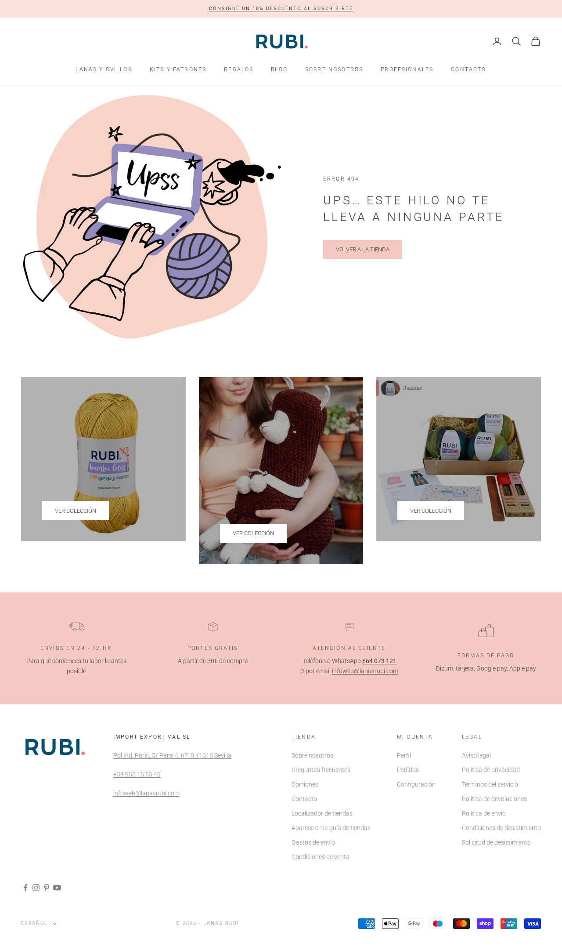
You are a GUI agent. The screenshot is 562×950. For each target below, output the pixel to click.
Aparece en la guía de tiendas (331, 827)
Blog (279, 69)
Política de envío (484, 813)
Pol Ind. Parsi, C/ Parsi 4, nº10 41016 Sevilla (172, 755)
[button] (281, 9)
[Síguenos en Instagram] (36, 887)
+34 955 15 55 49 (137, 774)
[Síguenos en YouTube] (57, 887)
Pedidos (408, 769)
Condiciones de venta (320, 856)
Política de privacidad (491, 769)
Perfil (404, 755)
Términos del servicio (490, 784)
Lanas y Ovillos (104, 69)
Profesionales (407, 69)
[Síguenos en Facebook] (25, 887)
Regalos (238, 69)
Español (34, 923)
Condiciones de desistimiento (501, 827)
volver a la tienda (362, 249)
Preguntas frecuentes (321, 769)
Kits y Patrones (178, 69)
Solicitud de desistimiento (496, 842)
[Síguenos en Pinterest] (46, 887)
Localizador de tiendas (322, 813)
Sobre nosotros (334, 69)
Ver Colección (75, 511)
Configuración (416, 784)
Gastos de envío (313, 842)
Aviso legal (476, 755)
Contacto (468, 69)
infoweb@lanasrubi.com (365, 670)
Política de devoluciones (494, 798)
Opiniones (305, 784)
